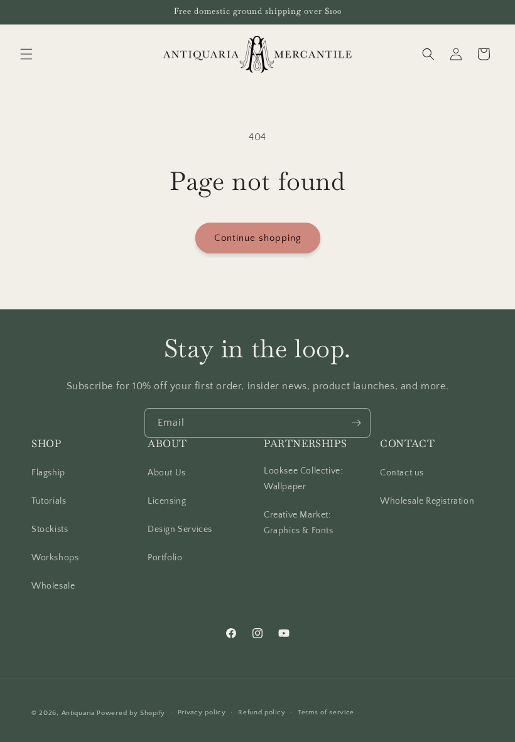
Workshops (55, 558)
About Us (167, 473)
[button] (26, 54)
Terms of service (326, 712)
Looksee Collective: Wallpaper (303, 479)
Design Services (180, 529)
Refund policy (261, 712)
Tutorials (48, 501)
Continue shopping (257, 238)
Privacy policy (202, 712)
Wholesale (53, 586)
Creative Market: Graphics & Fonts (298, 523)
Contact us (402, 473)
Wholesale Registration (427, 501)
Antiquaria (78, 713)
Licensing (167, 501)
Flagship (48, 473)
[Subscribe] (356, 423)
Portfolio (165, 558)
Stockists (49, 529)
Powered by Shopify (131, 713)
